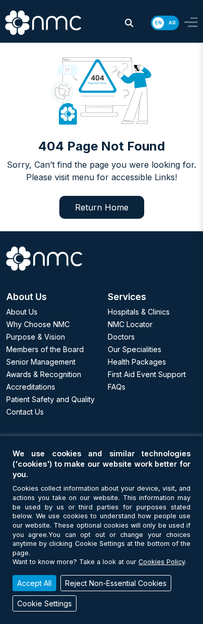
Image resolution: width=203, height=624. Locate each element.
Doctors (121, 336)
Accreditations (30, 386)
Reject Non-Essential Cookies (116, 583)
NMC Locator (130, 324)
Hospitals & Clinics (139, 311)
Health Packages (137, 361)
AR (172, 23)
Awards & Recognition (43, 374)
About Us (21, 311)
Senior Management (40, 361)
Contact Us (25, 411)
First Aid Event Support (147, 374)
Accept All (34, 583)
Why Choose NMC (38, 324)
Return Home (102, 207)
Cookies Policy (161, 562)
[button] (129, 23)
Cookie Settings (44, 603)
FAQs (116, 386)
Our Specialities (134, 349)
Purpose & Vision (35, 336)
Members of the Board (45, 349)
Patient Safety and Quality (50, 399)
